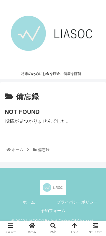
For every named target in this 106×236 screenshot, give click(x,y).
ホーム (29, 202)
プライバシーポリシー (77, 202)
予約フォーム (53, 210)
